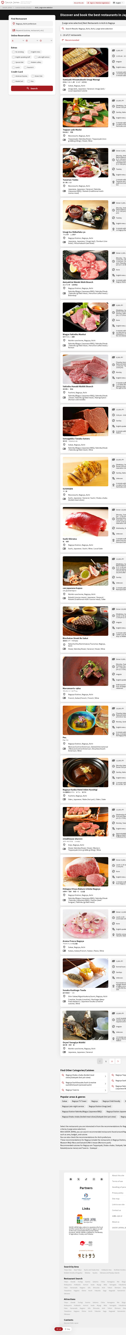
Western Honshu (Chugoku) (73, 1273)
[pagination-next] (118, 1061)
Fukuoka (98, 1290)
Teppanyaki (98, 1145)
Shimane (117, 1287)
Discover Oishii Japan (71, 1323)
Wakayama (68, 1285)
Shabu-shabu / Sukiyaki (113, 1145)
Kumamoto (121, 1290)
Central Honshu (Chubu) (23, 7)
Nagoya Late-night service (73, 1106)
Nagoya (94, 1101)
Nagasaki (112, 1290)
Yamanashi (73, 1287)
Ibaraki (73, 1282)
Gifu (89, 1287)
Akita (105, 1285)
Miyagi (99, 1285)
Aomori (85, 1285)
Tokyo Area (67, 1270)
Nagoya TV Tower (79, 1101)
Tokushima (67, 1290)
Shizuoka (96, 1287)
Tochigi (80, 1282)
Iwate (92, 1285)
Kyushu (95, 1273)
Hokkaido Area (106, 1270)
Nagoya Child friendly (111, 1101)
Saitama (95, 1282)
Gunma (87, 1282)
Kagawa (76, 1290)
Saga (104, 1290)
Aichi (103, 1287)
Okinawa (67, 1293)
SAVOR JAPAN (7, 7)
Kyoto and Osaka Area (91, 1270)
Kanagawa (111, 1282)
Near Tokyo (78, 1270)
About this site (79, 3)
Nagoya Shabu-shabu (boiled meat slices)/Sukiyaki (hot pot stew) (89, 1116)
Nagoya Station (119, 1140)
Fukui (66, 1287)
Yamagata (112, 1285)
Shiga (124, 1282)
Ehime (84, 1290)
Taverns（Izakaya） (90, 1148)
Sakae (64, 1101)
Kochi (90, 1290)
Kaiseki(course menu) (69, 1148)
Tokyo (66, 1282)
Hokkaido (77, 1285)
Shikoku (87, 1273)
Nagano (82, 1287)
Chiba (103, 1282)
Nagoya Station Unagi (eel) (100, 1106)
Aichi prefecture (104, 1137)
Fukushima (122, 1285)
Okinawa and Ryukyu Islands (109, 1273)
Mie (118, 1282)
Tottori (110, 1287)
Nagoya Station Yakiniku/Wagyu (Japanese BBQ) (82, 1111)
